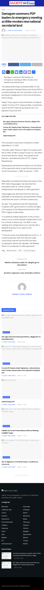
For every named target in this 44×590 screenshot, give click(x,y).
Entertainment (7, 522)
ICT (3, 541)
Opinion (26, 525)
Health (4, 537)
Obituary (26, 522)
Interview (26, 507)
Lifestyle (26, 510)
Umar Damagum (29, 250)
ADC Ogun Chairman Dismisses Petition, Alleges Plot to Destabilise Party (26, 564)
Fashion (4, 525)
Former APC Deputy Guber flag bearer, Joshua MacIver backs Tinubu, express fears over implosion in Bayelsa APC (22, 129)
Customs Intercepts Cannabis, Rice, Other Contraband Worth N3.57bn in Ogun (27, 554)
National (26, 516)
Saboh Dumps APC (9, 136)
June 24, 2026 (21, 342)
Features (5, 528)
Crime (4, 513)
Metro (25, 513)
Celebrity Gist (7, 510)
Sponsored (27, 534)
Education (5, 519)
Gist (3, 534)
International (7, 544)
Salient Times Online (15, 30)
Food (3, 531)
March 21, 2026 (21, 375)
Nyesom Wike (11, 250)
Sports (25, 537)
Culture (4, 516)
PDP (20, 250)
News (25, 519)
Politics (10, 10)
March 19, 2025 (30, 30)
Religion (26, 531)
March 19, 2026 (21, 436)
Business (5, 507)
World (25, 544)
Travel (25, 541)
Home (3, 10)
